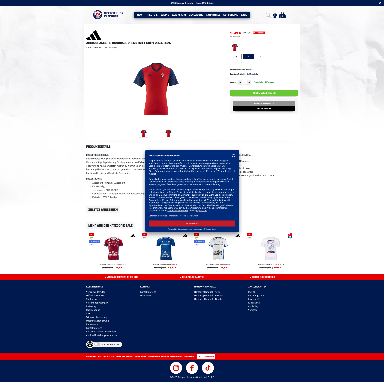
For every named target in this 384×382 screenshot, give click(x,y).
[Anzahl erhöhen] (249, 82)
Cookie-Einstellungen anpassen (102, 335)
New (139, 14)
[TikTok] (208, 367)
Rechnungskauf (256, 295)
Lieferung (91, 306)
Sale (244, 14)
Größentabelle (252, 74)
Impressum (92, 324)
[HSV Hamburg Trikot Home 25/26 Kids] (113, 250)
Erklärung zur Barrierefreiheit (101, 331)
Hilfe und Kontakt (95, 295)
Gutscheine (230, 14)
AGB (88, 313)
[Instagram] (176, 367)
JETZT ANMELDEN (206, 356)
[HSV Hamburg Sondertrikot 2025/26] (165, 250)
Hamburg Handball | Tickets (208, 299)
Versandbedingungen (97, 302)
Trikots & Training (157, 14)
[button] (267, 14)
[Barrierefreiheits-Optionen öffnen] (90, 344)
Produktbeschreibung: (97, 155)
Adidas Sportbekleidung (187, 14)
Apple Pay (253, 306)
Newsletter (145, 295)
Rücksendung (93, 309)
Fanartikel (213, 14)
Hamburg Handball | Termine (208, 295)
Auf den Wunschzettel (265, 104)
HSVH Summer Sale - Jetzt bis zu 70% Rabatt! (192, 3)
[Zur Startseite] (108, 14)
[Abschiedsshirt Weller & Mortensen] (270, 250)
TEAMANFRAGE (264, 108)
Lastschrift (253, 299)
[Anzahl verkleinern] (240, 82)
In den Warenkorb (264, 93)
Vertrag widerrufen (95, 291)
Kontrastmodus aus (111, 344)
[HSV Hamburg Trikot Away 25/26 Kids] (218, 250)
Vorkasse (252, 309)
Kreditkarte (254, 302)
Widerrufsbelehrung (96, 317)
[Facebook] (192, 367)
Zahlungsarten (93, 299)
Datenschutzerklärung (97, 320)
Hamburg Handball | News (207, 291)
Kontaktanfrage (94, 327)
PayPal (251, 291)
